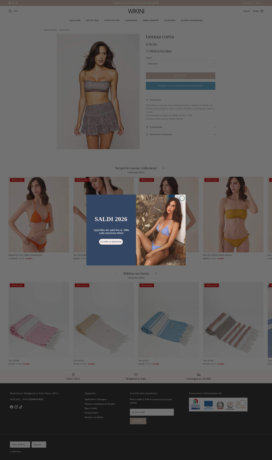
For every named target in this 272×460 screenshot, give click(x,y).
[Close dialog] (181, 198)
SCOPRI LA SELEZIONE (110, 241)
